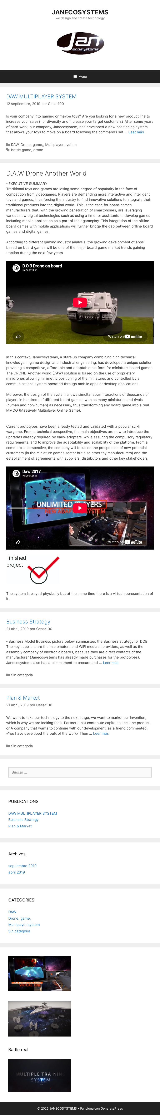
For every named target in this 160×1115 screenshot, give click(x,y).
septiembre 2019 (22, 866)
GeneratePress (112, 1108)
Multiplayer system (61, 145)
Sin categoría (22, 675)
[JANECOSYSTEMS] (80, 43)
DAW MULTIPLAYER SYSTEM (41, 96)
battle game (21, 150)
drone (38, 150)
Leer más (136, 132)
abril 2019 (16, 872)
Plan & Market (23, 698)
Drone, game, (32, 145)
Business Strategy (28, 621)
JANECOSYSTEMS (80, 12)
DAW (15, 145)
